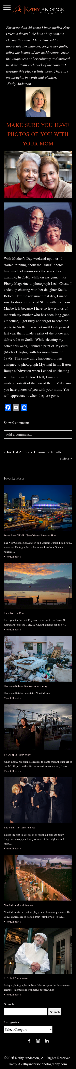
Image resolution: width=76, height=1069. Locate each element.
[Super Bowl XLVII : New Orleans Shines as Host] (38, 508)
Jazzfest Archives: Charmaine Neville (34, 451)
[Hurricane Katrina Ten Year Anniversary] (38, 659)
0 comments (17, 422)
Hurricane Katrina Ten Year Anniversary (25, 686)
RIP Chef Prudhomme (16, 978)
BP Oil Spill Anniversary (17, 754)
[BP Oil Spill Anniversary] (38, 727)
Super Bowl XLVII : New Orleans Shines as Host (30, 535)
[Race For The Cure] (38, 586)
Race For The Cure (14, 613)
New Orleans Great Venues (18, 905)
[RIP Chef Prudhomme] (38, 951)
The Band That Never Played (19, 827)
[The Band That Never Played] (38, 800)
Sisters (64, 458)
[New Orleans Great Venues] (38, 878)
